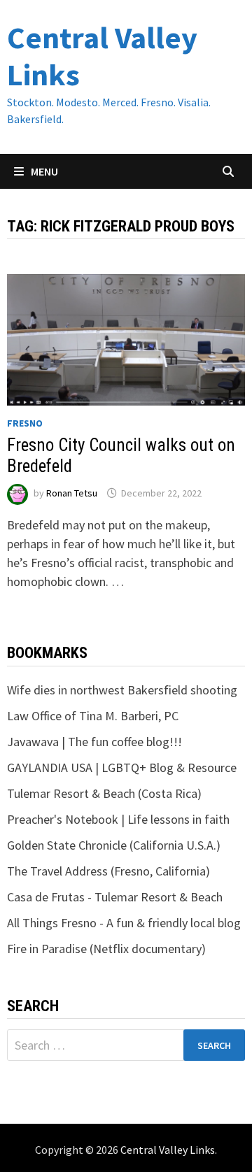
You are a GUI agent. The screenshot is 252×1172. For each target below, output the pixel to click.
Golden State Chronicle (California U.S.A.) (113, 845)
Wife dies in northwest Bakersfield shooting (122, 690)
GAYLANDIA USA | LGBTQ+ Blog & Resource (122, 767)
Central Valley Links (102, 56)
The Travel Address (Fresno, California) (108, 871)
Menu (43, 171)
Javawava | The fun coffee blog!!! (94, 742)
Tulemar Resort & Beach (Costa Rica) (104, 793)
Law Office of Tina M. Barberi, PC (92, 716)
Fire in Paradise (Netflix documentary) (106, 949)
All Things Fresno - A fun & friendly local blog (124, 923)
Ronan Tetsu (71, 493)
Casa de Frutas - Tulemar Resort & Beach (115, 897)
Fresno (25, 423)
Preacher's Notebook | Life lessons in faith (118, 819)
